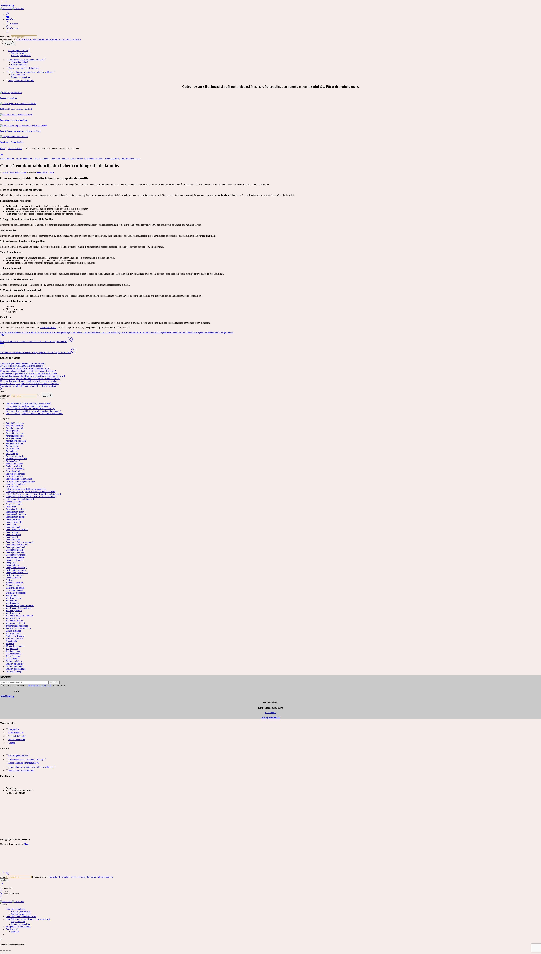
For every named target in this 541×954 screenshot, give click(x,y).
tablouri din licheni (48, 327)
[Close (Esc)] (1, 950)
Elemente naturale (14, 585)
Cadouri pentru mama (21, 55)
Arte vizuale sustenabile (16, 458)
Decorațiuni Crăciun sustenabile (20, 542)
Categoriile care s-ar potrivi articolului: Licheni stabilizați (31, 491)
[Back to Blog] (2, 346)
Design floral (11, 562)
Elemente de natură (14, 582)
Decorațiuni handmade (16, 547)
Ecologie (10, 580)
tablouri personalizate (201, 332)
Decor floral (11, 524)
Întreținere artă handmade (17, 626)
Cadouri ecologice (14, 471)
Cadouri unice (12, 486)
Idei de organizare (14, 610)
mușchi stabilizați (46, 39)
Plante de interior (13, 633)
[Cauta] (7, 32)
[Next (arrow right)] (4, 953)
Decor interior (12, 532)
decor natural (32, 39)
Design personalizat (14, 575)
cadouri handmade (73, 39)
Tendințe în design (14, 671)
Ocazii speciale (12, 929)
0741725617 (270, 712)
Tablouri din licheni (14, 664)
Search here (5, 36)
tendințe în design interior (222, 332)
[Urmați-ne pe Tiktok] (13, 6)
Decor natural (12, 537)
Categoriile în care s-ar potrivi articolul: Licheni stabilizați (31, 496)
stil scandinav (169, 332)
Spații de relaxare (13, 651)
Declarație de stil (13, 519)
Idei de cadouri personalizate (18, 608)
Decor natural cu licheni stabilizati (23, 68)
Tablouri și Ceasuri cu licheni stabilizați (25, 59)
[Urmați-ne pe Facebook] (1, 6)
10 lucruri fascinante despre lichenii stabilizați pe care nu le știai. (28, 381)
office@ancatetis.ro (270, 717)
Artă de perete (12, 446)
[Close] (1, 389)
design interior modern (125, 332)
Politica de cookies (16, 739)
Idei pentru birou (13, 618)
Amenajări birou (13, 431)
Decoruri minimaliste (15, 557)
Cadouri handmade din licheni (19, 479)
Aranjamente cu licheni (16, 441)
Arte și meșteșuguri (14, 456)
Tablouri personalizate (130, 158)
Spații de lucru (12, 648)
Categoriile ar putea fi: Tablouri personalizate (26, 489)
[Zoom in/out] (9, 950)
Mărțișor (15, 931)
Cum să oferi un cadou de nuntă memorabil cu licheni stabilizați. (28, 386)
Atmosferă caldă (13, 461)
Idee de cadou (12, 595)
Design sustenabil (13, 577)
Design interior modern (16, 570)
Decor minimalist (13, 534)
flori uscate (59, 39)
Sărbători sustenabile (15, 646)
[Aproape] (1, 894)
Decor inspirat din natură (17, 529)
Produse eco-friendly (15, 636)
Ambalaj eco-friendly (15, 428)
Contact (11, 743)
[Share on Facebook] (1, 335)
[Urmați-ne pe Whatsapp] (11, 6)
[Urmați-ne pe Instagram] (6, 6)
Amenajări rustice (13, 438)
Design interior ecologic (16, 567)
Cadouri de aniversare (21, 53)
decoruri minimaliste (89, 332)
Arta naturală (11, 451)
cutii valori (21, 39)
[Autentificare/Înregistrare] (7, 15)
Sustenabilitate (12, 658)
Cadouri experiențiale (15, 474)
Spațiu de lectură (13, 656)
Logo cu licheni (18, 74)
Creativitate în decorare (16, 514)
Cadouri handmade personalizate (20, 481)
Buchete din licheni (14, 463)
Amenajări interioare (15, 433)
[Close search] (2, 885)
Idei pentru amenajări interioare (19, 615)
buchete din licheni (21, 332)
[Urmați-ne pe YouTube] (8, 6)
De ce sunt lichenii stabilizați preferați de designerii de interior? (28, 371)
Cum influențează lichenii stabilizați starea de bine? (22, 363)
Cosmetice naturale (14, 504)
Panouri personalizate (20, 77)
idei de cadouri (141, 332)
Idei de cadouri (12, 603)
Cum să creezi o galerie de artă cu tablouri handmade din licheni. (28, 373)
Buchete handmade (14, 466)
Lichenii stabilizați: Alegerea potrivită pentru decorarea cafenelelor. (29, 383)
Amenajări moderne (14, 436)
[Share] (4, 950)
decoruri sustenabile (106, 332)
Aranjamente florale (14, 443)
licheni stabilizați (155, 332)
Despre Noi (13, 729)
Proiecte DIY (11, 641)
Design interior (76, 158)
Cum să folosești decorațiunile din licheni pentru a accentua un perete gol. (32, 376)
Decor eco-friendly (41, 158)
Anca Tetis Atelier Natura (14, 172)
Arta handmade (15, 148)
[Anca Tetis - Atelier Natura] (12, 8)
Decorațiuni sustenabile (16, 555)
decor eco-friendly (54, 332)
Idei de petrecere (13, 613)
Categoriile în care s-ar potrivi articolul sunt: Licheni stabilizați (33, 494)
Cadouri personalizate (18, 50)
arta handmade (6, 332)
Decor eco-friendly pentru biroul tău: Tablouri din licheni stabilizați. (30, 378)
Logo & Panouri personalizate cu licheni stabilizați (30, 72)
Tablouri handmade (14, 666)
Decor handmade (13, 527)
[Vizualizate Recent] (8, 874)
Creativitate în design (15, 517)
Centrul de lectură (13, 501)
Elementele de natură (93, 158)
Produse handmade (14, 638)
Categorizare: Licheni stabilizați (20, 499)
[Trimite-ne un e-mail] (3, 6)
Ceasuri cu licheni (19, 64)
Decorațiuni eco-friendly (16, 544)
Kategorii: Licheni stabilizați (18, 628)
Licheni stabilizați (111, 158)
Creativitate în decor (15, 512)
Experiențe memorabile (16, 593)
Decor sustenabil (13, 539)
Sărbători (10, 643)
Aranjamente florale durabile (21, 80)
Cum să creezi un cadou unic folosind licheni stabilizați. (24, 368)
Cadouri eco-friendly (15, 469)
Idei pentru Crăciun (14, 620)
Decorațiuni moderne (15, 550)
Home (2, 148)
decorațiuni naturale (71, 332)
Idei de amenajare (13, 598)
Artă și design (12, 453)
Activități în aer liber (15, 423)
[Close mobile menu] (1, 899)
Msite (26, 844)
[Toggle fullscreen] (7, 950)
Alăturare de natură (14, 425)
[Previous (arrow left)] (1, 953)
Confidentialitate (15, 733)
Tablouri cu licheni (19, 62)
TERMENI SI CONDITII (39, 685)
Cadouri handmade (23, 158)
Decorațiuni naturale (60, 158)
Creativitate (11, 506)
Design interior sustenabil (17, 572)
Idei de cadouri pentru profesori (20, 605)
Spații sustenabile (13, 653)
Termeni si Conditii (17, 736)
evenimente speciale (14, 590)
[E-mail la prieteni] (3, 335)
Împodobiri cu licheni (15, 623)
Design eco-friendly (14, 560)
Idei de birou (11, 600)
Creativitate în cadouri (15, 509)
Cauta (8, 44)
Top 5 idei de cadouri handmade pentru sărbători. (22, 366)
